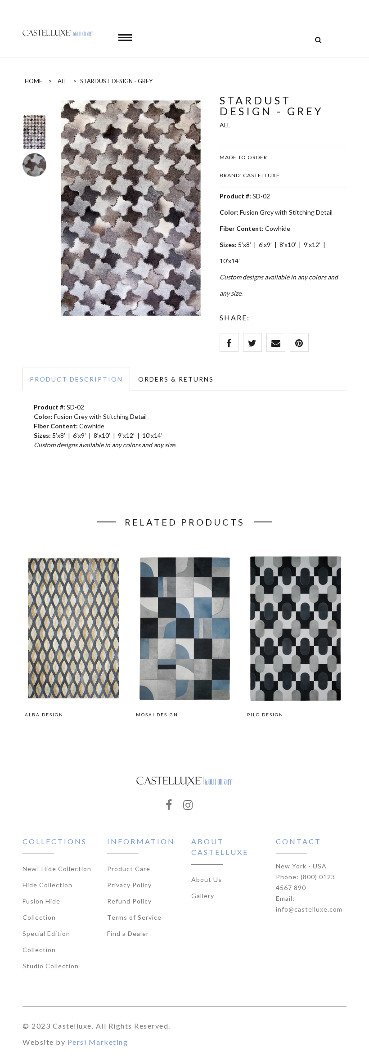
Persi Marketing (98, 1042)
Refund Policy (129, 901)
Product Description (76, 379)
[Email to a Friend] (275, 342)
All (62, 81)
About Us (206, 879)
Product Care (128, 868)
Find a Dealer (128, 933)
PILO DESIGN (265, 714)
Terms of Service (134, 917)
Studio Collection (50, 966)
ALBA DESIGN (44, 714)
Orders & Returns (176, 379)
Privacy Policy (129, 885)
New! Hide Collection (56, 868)
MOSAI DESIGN (157, 714)
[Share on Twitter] (252, 342)
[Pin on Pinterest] (299, 342)
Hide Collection (47, 885)
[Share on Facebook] (229, 342)
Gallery (202, 895)
